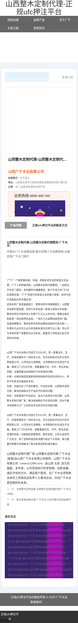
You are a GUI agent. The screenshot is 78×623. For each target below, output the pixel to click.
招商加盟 (13, 19)
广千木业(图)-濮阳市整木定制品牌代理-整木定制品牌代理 (38, 558)
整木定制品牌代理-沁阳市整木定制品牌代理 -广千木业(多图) (40, 569)
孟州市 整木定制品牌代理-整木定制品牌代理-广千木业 (36, 541)
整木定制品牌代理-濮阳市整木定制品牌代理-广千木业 (36, 547)
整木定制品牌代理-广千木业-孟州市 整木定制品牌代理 (36, 536)
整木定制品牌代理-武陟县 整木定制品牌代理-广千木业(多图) (40, 530)
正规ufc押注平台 (10, 617)
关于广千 (65, 19)
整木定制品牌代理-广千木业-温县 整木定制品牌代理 (35, 575)
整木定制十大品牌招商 (50, 251)
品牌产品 (39, 19)
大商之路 (13, 28)
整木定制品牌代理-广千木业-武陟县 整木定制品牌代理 (36, 564)
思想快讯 (39, 28)
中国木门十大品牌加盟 (21, 251)
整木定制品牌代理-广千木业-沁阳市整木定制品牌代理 (36, 525)
